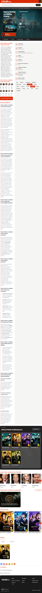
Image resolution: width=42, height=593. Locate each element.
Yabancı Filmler (14, 8)
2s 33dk (16, 22)
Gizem (17, 86)
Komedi (22, 86)
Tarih (32, 88)
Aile (17, 82)
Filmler (3, 8)
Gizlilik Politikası (35, 582)
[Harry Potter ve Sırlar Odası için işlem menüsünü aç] (9, 434)
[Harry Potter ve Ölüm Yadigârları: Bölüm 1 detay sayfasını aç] (16, 457)
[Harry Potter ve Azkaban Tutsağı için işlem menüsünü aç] (19, 434)
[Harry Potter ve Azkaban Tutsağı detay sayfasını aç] (16, 439)
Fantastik (11, 22)
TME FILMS (20, 68)
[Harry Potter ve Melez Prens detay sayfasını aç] (6, 457)
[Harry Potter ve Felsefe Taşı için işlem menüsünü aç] (26, 512)
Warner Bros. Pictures (22, 73)
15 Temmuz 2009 (7, 22)
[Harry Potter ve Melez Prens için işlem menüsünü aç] (9, 452)
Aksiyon (21, 82)
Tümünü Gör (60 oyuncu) (6, 98)
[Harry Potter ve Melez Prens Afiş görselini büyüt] (5, 551)
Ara (37, 5)
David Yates (20, 45)
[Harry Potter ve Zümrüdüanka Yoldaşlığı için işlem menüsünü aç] (38, 434)
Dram (24, 84)
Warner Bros (20, 69)
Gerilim (35, 84)
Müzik (37, 86)
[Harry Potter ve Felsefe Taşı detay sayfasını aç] (21, 521)
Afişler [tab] (3, 541)
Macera (11, 21)
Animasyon (28, 82)
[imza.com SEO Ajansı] (3, 589)
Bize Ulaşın (13, 582)
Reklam (23, 582)
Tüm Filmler (8, 8)
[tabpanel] (21, 552)
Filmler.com (6, 591)
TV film (36, 88)
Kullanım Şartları (35, 580)
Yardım (23, 580)
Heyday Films (20, 74)
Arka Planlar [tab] (12, 541)
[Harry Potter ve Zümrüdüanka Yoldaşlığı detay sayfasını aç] (35, 439)
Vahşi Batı (18, 90)
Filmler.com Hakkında (16, 580)
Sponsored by (22, 26)
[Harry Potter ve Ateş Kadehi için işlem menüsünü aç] (29, 434)
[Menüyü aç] (40, 1)
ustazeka (39, 590)
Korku (28, 86)
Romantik (18, 88)
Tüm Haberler (38, 490)
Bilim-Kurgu (18, 84)
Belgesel (34, 82)
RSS (13, 584)
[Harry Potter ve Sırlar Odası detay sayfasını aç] (6, 439)
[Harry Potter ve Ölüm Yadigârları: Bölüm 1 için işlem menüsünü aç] (19, 452)
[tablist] (8, 541)
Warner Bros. (20, 75)
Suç (28, 88)
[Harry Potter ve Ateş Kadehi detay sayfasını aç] (25, 439)
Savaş (24, 88)
